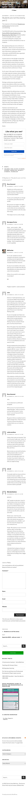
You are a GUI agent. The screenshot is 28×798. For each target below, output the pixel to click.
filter (16, 168)
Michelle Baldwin (12, 492)
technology (14, 171)
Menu (14, 10)
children (7, 168)
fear (12, 168)
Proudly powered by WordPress (9, 794)
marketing (13, 170)
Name (3, 591)
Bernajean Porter (12, 222)
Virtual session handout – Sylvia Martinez (13, 662)
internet (7, 170)
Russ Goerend (11, 184)
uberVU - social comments (18, 286)
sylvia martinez (11, 432)
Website (4, 606)
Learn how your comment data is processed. (13, 621)
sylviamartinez (20, 15)
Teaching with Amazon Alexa (9, 665)
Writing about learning (8, 668)
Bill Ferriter (10, 250)
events (6, 166)
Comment (5, 570)
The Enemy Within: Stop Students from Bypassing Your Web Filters (14, 33)
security (20, 170)
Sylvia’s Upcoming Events (11, 737)
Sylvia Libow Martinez (10, 3)
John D (9, 469)
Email (3, 599)
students (7, 171)
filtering (21, 168)
